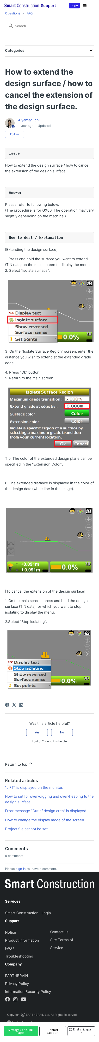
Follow (14, 134)
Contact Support (52, 1031)
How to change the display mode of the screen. (45, 820)
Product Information (22, 940)
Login (74, 5)
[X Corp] (14, 705)
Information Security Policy (28, 991)
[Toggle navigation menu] (85, 5)
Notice (10, 932)
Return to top (16, 764)
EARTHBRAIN (16, 975)
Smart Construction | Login (28, 913)
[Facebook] (7, 705)
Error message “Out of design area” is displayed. (46, 811)
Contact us (59, 932)
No (62, 732)
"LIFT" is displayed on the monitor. (34, 787)
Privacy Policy (17, 983)
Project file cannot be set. (27, 829)
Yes (37, 732)
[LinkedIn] (21, 705)
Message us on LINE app (21, 1031)
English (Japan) (82, 1029)
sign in (21, 869)
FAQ (29, 13)
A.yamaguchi (29, 120)
